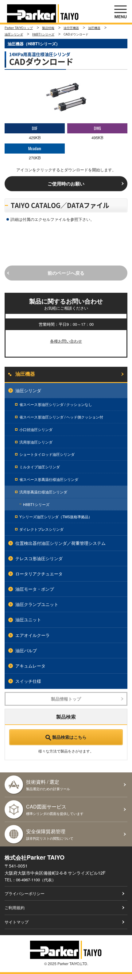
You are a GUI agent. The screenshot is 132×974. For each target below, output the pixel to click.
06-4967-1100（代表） (36, 880)
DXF (34, 128)
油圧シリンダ (14, 34)
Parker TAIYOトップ (19, 28)
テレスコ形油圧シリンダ (39, 558)
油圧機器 (94, 28)
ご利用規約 (15, 907)
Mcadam (34, 148)
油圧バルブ (26, 650)
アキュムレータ (30, 666)
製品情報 (48, 28)
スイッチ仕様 (28, 681)
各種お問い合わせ (66, 341)
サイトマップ (17, 922)
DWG (97, 128)
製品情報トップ (66, 699)
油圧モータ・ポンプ (34, 589)
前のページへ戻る (66, 273)
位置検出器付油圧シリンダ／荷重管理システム (60, 543)
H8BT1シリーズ (43, 34)
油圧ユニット (28, 619)
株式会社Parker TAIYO (43, 13)
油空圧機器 (71, 28)
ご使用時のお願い (66, 183)
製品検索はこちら (69, 737)
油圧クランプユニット (36, 604)
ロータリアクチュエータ (39, 574)
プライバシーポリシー (25, 893)
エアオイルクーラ (32, 635)
